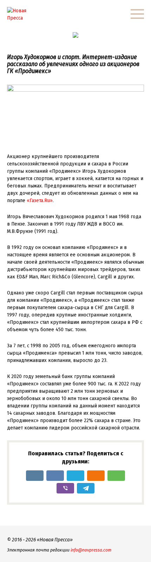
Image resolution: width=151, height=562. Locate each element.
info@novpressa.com (91, 550)
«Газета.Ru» (40, 200)
